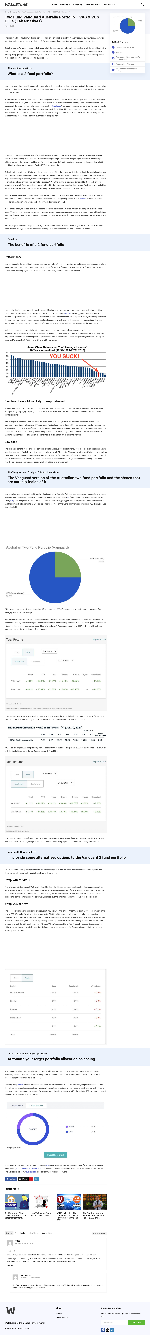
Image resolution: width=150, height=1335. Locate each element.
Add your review (99, 1233)
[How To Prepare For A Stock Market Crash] (43, 1196)
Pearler (20, 1085)
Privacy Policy (62, 1317)
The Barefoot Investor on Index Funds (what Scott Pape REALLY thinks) (94, 1215)
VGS (11, 501)
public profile (31, 1172)
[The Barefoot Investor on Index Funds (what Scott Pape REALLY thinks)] (95, 1196)
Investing (64, 4)
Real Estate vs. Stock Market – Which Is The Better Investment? (15, 1215)
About (59, 1314)
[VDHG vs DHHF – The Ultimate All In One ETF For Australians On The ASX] (69, 1196)
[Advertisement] (56, 137)
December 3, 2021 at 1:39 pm (24, 1243)
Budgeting (77, 4)
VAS (68, 497)
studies (68, 313)
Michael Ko (26, 1275)
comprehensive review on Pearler (30, 1168)
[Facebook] (103, 1330)
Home (54, 4)
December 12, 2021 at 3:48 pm (30, 1278)
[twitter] (107, 1330)
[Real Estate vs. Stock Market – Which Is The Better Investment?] (17, 1196)
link (47, 1165)
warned (83, 199)
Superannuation (92, 4)
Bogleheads (56, 106)
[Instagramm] (112, 1330)
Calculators (108, 4)
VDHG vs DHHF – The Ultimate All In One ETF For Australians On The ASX (67, 1216)
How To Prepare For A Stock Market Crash (41, 1214)
